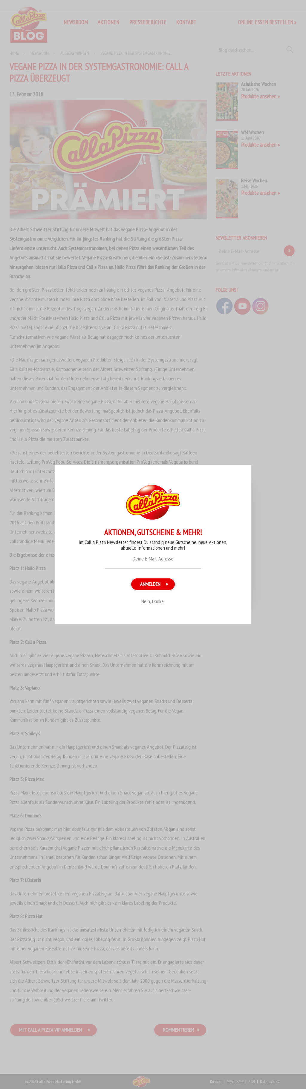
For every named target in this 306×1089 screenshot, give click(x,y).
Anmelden (150, 584)
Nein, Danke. (153, 601)
